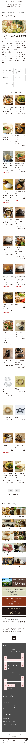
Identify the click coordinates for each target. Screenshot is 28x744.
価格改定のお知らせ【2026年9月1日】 (17, 1)
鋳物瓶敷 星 (18, 417)
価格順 (15, 92)
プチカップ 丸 (19, 304)
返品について (6, 706)
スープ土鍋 (5, 308)
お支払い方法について (7, 700)
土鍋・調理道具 (10, 12)
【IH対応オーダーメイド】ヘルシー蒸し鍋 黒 (8, 475)
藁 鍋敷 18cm (18, 389)
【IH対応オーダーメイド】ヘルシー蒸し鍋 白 (20, 475)
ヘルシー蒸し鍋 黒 (19, 109)
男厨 (16, 195)
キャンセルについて (7, 709)
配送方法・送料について (8, 703)
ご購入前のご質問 (7, 718)
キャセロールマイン (20, 336)
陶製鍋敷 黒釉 (18, 364)
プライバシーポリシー (18, 703)
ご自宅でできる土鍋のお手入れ (9, 724)
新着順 (20, 92)
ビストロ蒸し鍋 (7, 109)
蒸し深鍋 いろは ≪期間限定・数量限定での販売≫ (8, 166)
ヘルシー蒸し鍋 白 (7, 137)
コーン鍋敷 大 (6, 417)
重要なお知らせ (4, 1)
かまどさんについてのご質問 (9, 721)
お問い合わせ (17, 700)
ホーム (3, 12)
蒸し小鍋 (17, 167)
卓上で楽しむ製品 (20, 12)
